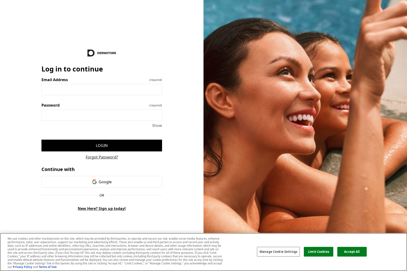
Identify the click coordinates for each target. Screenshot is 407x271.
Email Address (101, 79)
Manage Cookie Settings (278, 251)
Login (102, 145)
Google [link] (105, 181)
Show (157, 125)
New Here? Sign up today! (102, 208)
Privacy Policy (22, 267)
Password (101, 105)
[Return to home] (101, 53)
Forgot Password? (102, 157)
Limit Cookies (318, 251)
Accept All (352, 251)
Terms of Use (48, 267)
